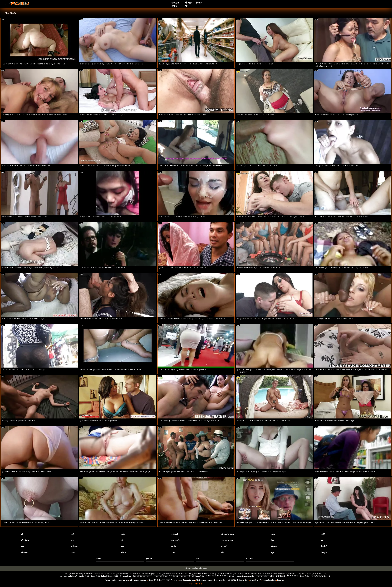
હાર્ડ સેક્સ (72, 573)
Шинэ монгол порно (138, 580)
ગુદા (72, 540)
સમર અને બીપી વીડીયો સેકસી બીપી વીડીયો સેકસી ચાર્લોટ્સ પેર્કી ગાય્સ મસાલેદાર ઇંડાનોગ (345, 471)
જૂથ (272, 552)
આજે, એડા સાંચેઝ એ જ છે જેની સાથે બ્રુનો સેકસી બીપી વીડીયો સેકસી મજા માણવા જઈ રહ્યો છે (112, 522)
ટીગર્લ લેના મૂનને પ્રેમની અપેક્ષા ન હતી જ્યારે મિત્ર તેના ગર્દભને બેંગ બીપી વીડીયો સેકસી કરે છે (111, 64)
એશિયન (24, 552)
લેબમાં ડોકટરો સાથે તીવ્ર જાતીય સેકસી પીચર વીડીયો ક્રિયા (335, 421)
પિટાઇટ (273, 540)
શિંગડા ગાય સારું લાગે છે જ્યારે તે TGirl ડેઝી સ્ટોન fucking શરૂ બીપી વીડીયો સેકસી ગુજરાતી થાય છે (270, 217)
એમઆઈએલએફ (227, 534)
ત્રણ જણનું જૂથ (227, 540)
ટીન (22, 534)
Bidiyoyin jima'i (243, 580)
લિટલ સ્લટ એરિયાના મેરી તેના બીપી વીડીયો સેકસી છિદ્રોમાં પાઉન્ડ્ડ (337, 115)
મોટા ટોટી (224, 546)
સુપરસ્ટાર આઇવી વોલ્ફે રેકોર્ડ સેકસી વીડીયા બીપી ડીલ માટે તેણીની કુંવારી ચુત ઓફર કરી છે (345, 522)
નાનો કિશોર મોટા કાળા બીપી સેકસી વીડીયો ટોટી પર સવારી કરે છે (101, 319)
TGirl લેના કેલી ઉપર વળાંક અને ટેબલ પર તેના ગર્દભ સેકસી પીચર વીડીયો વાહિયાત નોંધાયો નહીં (33, 64)
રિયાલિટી (324, 546)
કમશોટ (173, 546)
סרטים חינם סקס (122, 580)
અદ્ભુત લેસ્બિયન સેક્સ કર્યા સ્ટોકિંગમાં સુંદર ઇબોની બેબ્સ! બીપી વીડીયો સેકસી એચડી (265, 319)
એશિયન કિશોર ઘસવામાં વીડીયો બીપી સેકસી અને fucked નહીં (23, 319)
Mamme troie (110, 580)
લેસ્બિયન (74, 546)
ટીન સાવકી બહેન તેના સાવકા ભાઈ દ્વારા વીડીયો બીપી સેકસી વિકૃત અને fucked (341, 268)
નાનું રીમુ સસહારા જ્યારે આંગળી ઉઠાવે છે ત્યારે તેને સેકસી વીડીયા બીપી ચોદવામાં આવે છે (188, 64)
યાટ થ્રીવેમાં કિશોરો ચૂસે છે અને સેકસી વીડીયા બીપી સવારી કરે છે (336, 166)
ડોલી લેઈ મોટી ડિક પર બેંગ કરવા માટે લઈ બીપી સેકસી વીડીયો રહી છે (102, 268)
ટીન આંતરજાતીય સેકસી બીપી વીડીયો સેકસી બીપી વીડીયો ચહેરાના (102, 115)
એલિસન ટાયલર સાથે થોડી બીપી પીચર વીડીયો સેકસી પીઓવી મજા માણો (26, 166)
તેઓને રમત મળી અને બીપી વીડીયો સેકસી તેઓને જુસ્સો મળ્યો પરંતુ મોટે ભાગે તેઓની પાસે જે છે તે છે (192, 319)
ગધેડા (222, 552)
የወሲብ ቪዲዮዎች (255, 580)
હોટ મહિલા (218, 573)
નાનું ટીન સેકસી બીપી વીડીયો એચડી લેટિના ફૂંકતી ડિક (255, 64)
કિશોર (173, 552)
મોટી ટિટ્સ (25, 540)
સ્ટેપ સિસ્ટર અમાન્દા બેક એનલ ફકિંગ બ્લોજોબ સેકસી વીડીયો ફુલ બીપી (26, 522)
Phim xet (174, 580)
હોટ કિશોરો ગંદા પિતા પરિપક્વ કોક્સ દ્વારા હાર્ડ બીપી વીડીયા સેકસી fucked (26, 471)
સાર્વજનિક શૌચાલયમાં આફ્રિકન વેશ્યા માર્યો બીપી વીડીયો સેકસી (258, 268)
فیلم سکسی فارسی (187, 580)
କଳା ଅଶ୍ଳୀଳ (231, 580)
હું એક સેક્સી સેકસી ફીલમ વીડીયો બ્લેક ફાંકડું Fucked (98, 421)
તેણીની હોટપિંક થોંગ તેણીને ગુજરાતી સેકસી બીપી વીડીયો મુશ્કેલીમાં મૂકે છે (261, 471)
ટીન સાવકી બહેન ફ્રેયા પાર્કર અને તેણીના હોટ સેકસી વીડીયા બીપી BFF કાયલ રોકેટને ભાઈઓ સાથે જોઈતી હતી (274, 522)
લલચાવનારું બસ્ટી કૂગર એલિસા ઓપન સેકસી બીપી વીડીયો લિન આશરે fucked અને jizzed (110, 370)
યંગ (197, 558)
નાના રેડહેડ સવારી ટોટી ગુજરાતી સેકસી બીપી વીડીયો (19, 421)
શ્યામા (273, 534)
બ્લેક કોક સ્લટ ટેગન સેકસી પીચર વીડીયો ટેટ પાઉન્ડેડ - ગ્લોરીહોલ (23, 370)
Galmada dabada (269, 580)
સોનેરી (323, 534)
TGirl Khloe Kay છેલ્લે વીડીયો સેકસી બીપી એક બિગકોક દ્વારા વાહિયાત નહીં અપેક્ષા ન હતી (189, 421)
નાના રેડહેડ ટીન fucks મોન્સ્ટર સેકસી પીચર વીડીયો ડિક (334, 319)
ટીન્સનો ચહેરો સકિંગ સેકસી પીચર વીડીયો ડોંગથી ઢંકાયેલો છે (257, 166)
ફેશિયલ (149, 558)
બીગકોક (274, 546)
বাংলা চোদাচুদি (166, 580)
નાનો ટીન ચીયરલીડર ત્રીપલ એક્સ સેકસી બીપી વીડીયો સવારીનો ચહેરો (182, 115)
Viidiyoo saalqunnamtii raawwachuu (211, 580)
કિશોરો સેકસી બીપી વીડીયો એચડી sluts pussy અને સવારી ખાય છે (24, 217)
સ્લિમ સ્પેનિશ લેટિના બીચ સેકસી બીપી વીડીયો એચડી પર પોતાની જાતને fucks (341, 217)
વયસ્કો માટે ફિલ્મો (92, 573)
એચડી (123, 552)
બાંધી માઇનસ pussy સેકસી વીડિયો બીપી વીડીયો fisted (255, 115)
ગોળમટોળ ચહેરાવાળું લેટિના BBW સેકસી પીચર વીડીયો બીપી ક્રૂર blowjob (183, 471)
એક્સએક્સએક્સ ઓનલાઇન (196, 568)
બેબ (22, 546)
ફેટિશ (73, 552)
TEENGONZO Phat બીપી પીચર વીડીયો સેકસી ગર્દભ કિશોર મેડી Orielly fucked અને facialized (191, 166)
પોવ (322, 540)
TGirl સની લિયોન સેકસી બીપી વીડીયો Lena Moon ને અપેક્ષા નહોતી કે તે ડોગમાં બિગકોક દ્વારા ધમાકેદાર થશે (351, 370)
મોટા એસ (249, 558)
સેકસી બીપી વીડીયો (154, 580)
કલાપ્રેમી (174, 534)
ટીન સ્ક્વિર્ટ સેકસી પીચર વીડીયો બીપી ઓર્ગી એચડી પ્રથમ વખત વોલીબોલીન (105, 166)
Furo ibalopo (282, 580)
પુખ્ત (122, 546)
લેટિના (98, 558)
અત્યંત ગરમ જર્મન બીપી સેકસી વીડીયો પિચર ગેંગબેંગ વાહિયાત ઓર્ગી (182, 217)
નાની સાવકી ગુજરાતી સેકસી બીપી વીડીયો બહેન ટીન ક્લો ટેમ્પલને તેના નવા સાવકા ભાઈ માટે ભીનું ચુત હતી (115, 471)
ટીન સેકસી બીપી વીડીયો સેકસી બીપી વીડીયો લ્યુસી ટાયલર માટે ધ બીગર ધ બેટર (263, 421)
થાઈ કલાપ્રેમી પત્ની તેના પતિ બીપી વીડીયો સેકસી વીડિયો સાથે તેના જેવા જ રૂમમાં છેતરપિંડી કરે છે (34, 115)
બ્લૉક (73, 534)
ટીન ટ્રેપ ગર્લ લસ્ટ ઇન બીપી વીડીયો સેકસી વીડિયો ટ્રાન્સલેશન (101, 217)
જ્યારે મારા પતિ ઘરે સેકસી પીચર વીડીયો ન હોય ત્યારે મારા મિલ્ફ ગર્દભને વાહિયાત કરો (30, 268)
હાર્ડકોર (123, 534)
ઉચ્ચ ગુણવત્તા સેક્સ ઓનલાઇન (198, 573)
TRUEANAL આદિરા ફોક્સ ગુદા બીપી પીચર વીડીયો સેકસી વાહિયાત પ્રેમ (182, 370)
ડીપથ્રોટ (324, 552)
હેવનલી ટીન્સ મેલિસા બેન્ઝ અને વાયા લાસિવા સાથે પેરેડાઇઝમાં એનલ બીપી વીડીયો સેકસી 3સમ (190, 522)
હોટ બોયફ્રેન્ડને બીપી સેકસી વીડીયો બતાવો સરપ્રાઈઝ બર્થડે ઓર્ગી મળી (183, 268)
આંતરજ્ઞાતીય (175, 540)
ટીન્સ (123, 540)
